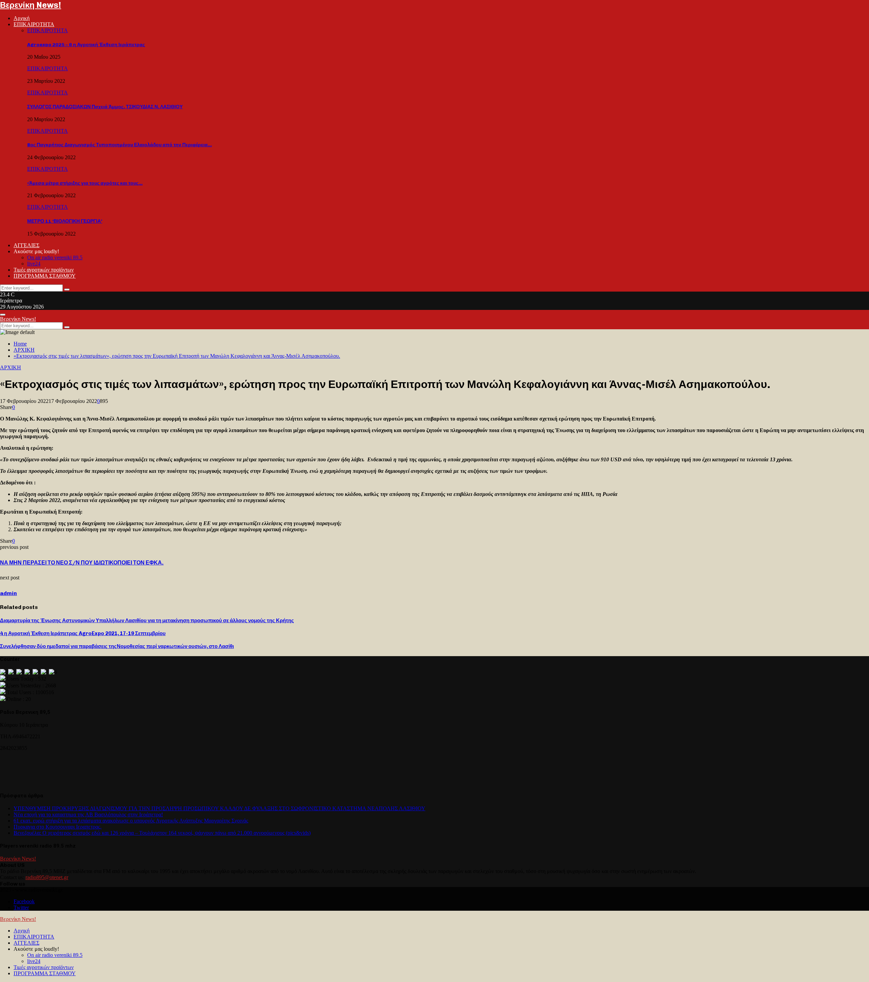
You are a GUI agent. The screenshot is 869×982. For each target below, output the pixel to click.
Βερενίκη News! (30, 5)
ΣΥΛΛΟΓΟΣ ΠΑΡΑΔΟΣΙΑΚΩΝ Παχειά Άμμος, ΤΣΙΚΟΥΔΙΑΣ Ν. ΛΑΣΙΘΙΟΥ (105, 107)
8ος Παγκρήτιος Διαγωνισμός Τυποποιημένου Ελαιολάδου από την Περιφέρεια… (119, 145)
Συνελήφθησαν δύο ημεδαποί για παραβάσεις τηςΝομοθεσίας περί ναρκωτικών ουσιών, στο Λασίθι (117, 646)
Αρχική (22, 18)
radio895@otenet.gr (46, 877)
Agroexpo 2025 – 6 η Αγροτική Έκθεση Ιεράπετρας (86, 45)
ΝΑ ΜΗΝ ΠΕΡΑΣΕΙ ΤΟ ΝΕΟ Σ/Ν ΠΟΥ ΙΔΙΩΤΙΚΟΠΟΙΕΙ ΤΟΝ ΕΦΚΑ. (82, 562)
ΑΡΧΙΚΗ (10, 367)
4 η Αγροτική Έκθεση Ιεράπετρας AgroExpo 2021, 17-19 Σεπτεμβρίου (83, 633)
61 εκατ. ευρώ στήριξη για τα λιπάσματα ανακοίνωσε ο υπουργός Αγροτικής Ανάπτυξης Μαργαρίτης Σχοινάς (131, 820)
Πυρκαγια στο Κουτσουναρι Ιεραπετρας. (57, 827)
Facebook (24, 901)
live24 (33, 263)
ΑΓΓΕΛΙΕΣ (26, 245)
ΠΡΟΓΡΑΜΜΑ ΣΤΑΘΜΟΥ (45, 276)
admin (8, 593)
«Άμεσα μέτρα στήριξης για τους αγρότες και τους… (85, 183)
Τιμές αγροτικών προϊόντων (44, 270)
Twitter (21, 907)
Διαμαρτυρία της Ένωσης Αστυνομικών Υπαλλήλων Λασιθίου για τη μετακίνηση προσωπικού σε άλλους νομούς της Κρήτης (147, 620)
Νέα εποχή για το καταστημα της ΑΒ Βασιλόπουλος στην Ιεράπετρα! (88, 814)
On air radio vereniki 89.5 (54, 257)
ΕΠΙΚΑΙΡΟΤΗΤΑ (34, 24)
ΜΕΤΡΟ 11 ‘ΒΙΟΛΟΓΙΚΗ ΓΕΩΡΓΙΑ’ (64, 221)
